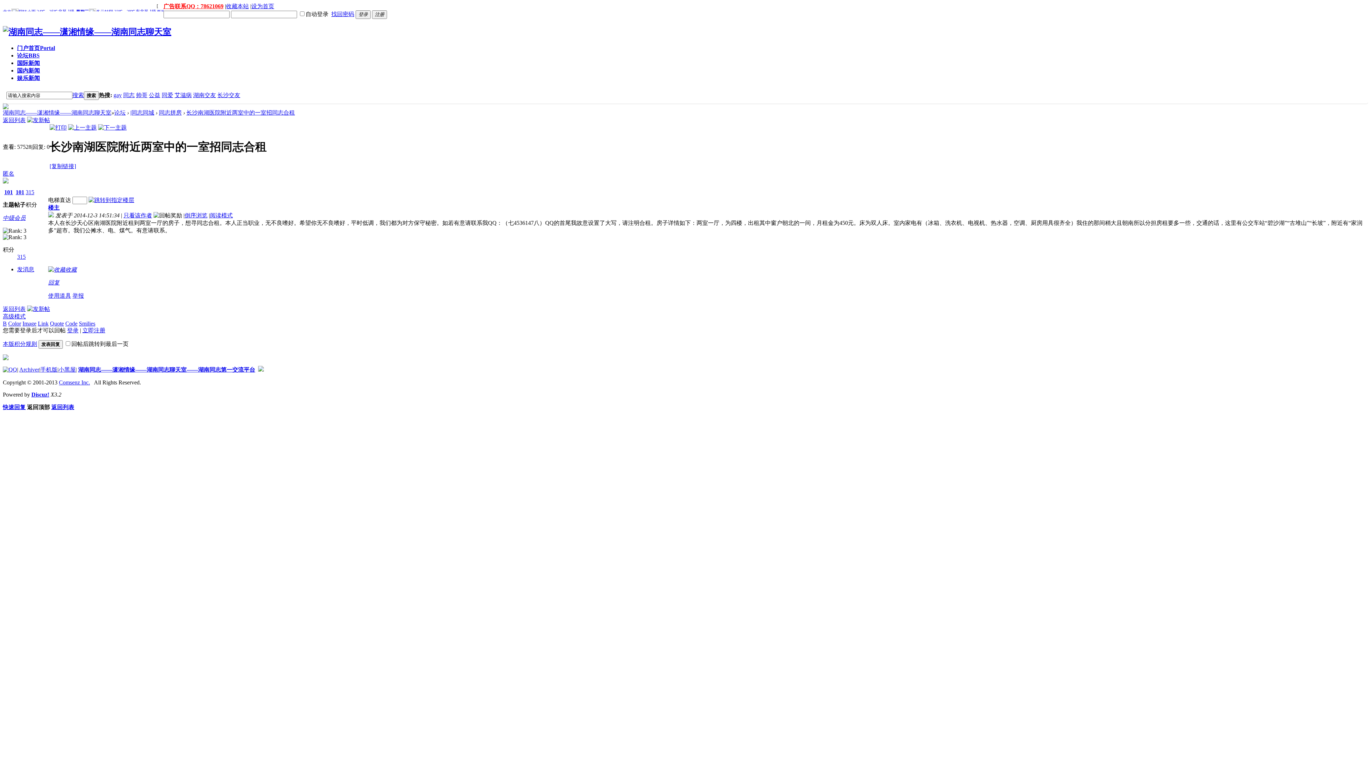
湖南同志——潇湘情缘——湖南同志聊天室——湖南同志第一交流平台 (166, 370)
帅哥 (141, 95)
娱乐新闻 (28, 78)
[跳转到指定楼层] (111, 200)
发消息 (25, 269)
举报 (78, 296)
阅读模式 (221, 215)
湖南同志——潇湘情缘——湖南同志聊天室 (57, 113)
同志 (129, 95)
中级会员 (14, 218)
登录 (73, 330)
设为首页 (262, 6)
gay (118, 95)
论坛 (28, 55)
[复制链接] (63, 166)
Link (43, 324)
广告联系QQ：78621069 (194, 6)
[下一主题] (112, 128)
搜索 (78, 95)
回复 (54, 282)
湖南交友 (204, 95)
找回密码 (342, 14)
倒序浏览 (196, 215)
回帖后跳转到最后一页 (100, 344)
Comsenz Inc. (74, 382)
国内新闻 (28, 70)
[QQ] (10, 370)
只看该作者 (138, 215)
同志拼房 (170, 113)
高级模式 (14, 316)
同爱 (167, 95)
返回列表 (14, 120)
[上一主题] (82, 128)
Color (14, 324)
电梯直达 (59, 200)
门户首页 (36, 48)
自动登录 (317, 14)
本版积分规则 (20, 344)
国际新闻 (28, 63)
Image (29, 324)
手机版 (48, 370)
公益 (154, 95)
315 (30, 192)
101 (8, 192)
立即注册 (93, 330)
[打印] (58, 128)
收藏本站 (237, 6)
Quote (57, 324)
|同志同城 (142, 113)
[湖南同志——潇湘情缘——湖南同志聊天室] (87, 31)
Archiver (29, 370)
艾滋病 (183, 95)
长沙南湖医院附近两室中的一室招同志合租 (240, 113)
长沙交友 (228, 95)
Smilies (87, 324)
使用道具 (59, 296)
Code (71, 324)
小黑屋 (67, 370)
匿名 (8, 174)
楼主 (54, 208)
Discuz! (40, 395)
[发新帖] (38, 120)
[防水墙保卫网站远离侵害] (261, 370)
